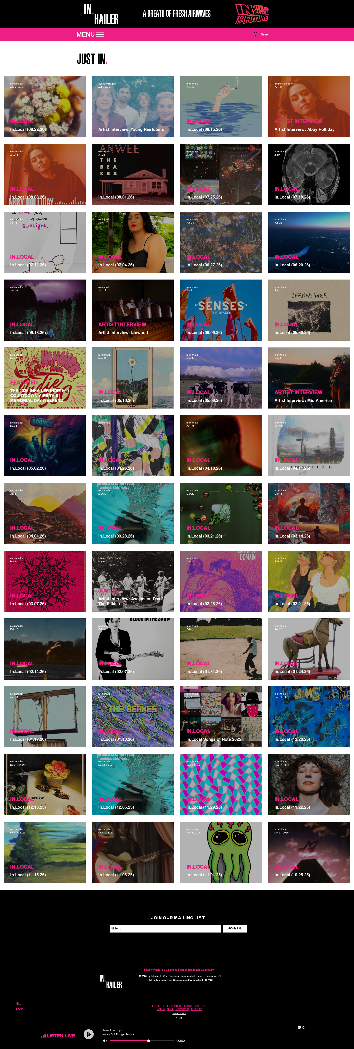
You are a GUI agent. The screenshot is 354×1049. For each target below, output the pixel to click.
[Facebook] (258, 978)
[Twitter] (265, 978)
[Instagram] (243, 978)
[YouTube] (272, 978)
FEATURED (24, 382)
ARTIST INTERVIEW (299, 121)
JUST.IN (108, 591)
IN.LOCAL (22, 121)
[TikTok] (251, 978)
